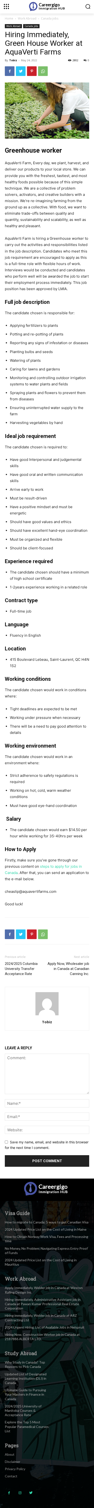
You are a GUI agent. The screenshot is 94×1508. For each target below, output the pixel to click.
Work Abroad (27, 18)
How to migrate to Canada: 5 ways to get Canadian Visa (46, 1222)
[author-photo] (47, 1015)
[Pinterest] (32, 71)
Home (9, 18)
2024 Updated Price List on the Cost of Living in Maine (46, 1229)
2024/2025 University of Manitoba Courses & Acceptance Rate (23, 1410)
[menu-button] (6, 6)
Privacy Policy (15, 1469)
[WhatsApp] (43, 71)
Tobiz (13, 60)
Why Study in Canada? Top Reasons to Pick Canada (25, 1364)
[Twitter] (21, 71)
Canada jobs (49, 18)
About (9, 1454)
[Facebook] (9, 71)
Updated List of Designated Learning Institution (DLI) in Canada (26, 1378)
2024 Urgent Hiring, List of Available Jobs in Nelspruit (44, 1327)
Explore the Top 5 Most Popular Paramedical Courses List (27, 1426)
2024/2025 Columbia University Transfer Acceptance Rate (21, 969)
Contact (11, 1476)
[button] (88, 6)
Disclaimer (12, 1462)
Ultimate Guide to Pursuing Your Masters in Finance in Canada (25, 1394)
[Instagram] (20, 1493)
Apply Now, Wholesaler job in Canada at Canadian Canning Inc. (68, 969)
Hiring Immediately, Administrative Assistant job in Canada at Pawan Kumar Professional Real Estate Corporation (43, 1303)
